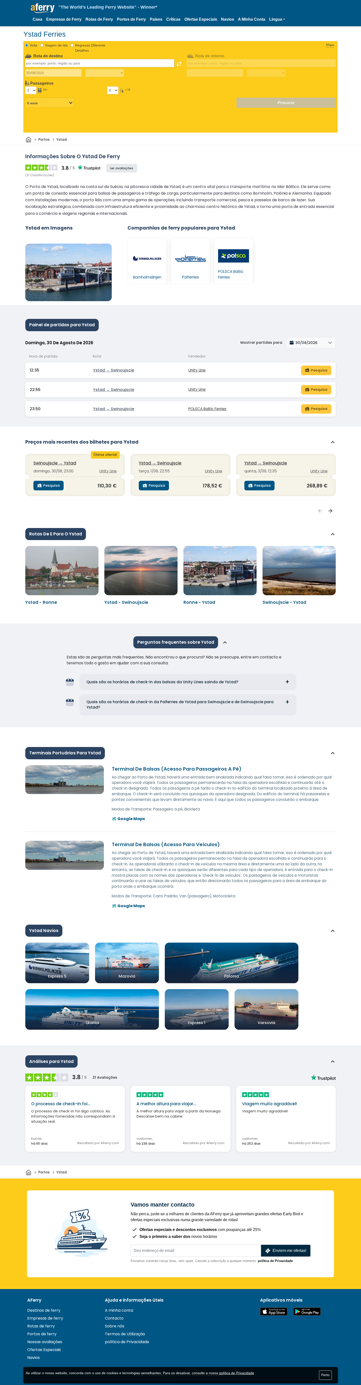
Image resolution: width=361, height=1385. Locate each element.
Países (156, 19)
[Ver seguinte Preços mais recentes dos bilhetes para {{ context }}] (330, 511)
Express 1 (196, 1022)
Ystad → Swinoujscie (113, 370)
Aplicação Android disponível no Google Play (307, 1311)
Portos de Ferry (131, 19)
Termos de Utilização (125, 1334)
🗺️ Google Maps (128, 819)
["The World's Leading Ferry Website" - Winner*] (43, 8)
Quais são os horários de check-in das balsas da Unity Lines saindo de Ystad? (162, 682)
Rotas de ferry (41, 1326)
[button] (277, 19)
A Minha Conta (251, 19)
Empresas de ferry (45, 1318)
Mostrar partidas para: (261, 342)
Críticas (173, 19)
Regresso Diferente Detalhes (90, 47)
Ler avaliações (121, 168)
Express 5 (57, 976)
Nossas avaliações (44, 1342)
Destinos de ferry (43, 1310)
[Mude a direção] (179, 64)
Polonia (231, 976)
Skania (92, 1022)
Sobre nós (114, 1326)
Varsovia (266, 1022)
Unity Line (197, 370)
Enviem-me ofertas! (289, 1250)
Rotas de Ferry (99, 19)
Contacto (114, 1318)
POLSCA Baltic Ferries (207, 408)
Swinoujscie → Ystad (54, 463)
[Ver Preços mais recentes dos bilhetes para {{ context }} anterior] (320, 511)
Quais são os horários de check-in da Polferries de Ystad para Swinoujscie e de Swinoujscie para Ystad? (180, 704)
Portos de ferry (41, 1334)
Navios (227, 19)
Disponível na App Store (274, 1311)
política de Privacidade (275, 1261)
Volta (33, 45)
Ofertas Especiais (200, 19)
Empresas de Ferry (64, 19)
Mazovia (127, 976)
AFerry (34, 1300)
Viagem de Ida (56, 45)
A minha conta (119, 1310)
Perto (325, 1375)
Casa (37, 19)
